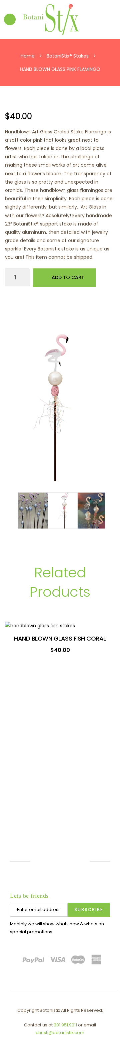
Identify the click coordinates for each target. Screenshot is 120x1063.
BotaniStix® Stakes (68, 56)
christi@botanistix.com (60, 1032)
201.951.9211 (65, 1025)
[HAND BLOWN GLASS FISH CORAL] (60, 625)
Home (28, 56)
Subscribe (88, 909)
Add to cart (68, 277)
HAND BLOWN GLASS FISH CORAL (60, 638)
